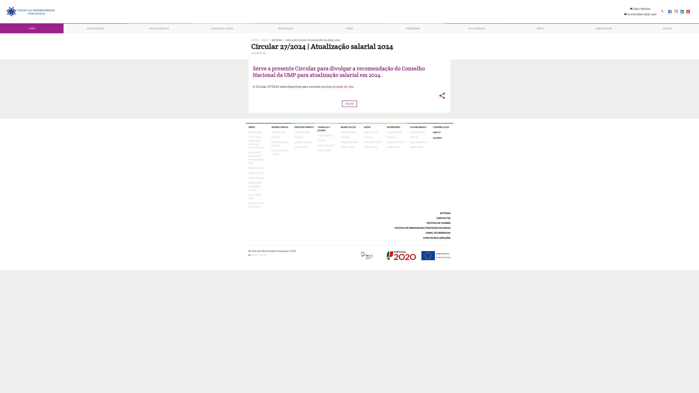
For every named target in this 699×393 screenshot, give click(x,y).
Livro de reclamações (437, 238)
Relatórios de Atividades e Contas (255, 186)
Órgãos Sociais (256, 173)
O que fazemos (256, 177)
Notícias (276, 137)
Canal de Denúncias (438, 232)
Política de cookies (439, 223)
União (264, 40)
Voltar (349, 103)
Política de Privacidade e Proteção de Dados (423, 228)
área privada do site (339, 86)
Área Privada (641, 8)
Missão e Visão (255, 168)
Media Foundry (259, 255)
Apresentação (255, 132)
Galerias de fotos (303, 142)
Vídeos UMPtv (301, 147)
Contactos (444, 218)
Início (254, 40)
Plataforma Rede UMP (641, 14)
